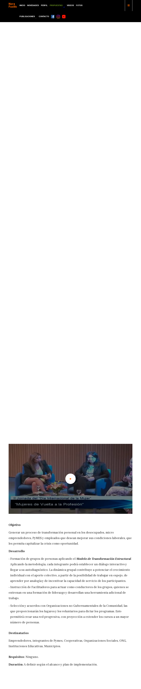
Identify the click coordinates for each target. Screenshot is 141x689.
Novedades (33, 5)
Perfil (44, 5)
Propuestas (56, 5)
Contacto (44, 16)
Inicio (22, 5)
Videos (70, 5)
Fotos (79, 5)
